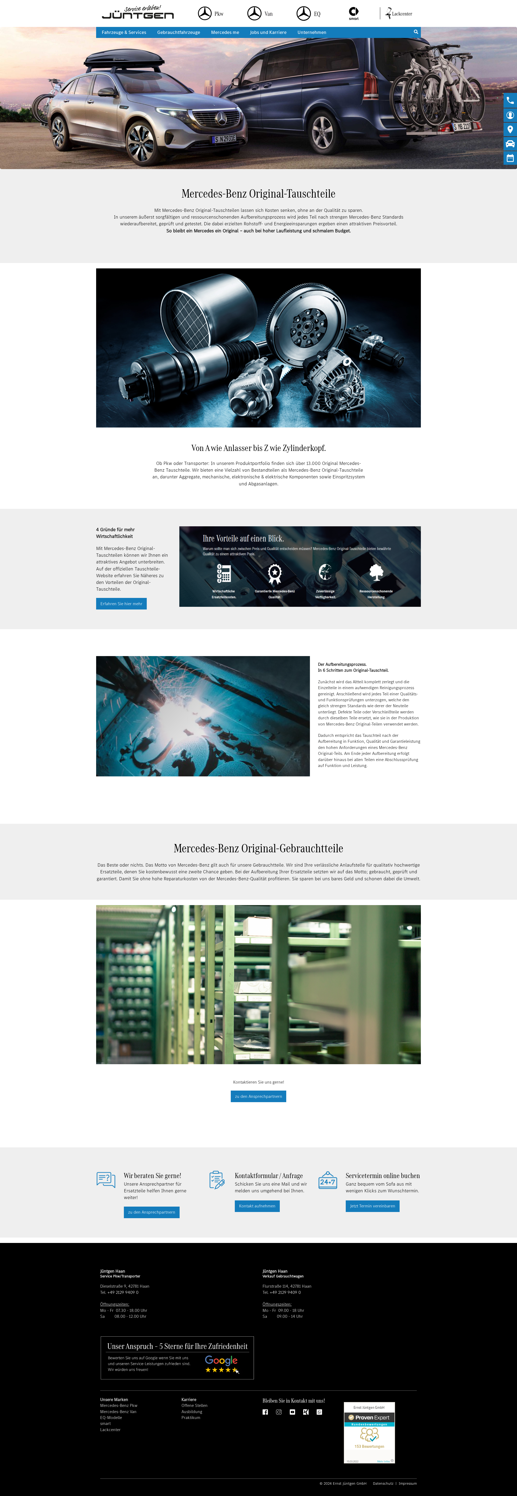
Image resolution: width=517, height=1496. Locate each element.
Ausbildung (191, 1411)
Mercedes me (225, 32)
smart (105, 1423)
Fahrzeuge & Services (124, 32)
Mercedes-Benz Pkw (118, 1405)
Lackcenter (110, 1429)
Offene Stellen (194, 1405)
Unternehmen (312, 32)
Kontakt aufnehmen (257, 1206)
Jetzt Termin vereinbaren (372, 1206)
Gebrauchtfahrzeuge (178, 32)
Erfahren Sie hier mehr (121, 604)
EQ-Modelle (111, 1417)
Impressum (407, 1483)
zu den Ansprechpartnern (258, 1096)
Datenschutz (383, 1483)
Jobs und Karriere (268, 32)
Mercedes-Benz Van (118, 1411)
